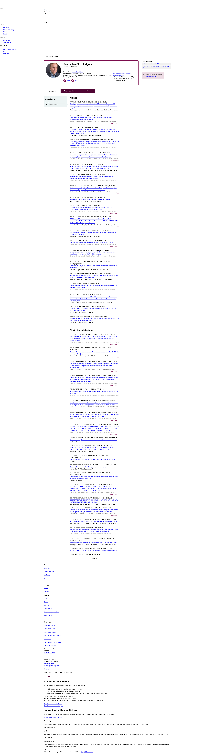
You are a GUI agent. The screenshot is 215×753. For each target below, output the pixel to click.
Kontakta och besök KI (50, 628)
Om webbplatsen (49, 663)
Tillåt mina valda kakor (66, 752)
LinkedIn (77, 80)
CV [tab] (87, 91)
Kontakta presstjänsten (50, 645)
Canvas (46, 602)
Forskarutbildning (8, 30)
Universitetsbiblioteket (10, 49)
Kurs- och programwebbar (51, 612)
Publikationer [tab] (52, 91)
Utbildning (6, 28)
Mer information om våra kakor (53, 704)
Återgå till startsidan (87, 752)
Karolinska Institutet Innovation (53, 642)
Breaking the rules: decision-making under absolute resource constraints (92, 459)
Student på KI (7, 42)
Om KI (5, 34)
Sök (211, 3)
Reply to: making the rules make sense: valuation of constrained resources (93, 440)
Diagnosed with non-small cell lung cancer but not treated (88, 467)
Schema (46, 605)
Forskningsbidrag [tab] (69, 91)
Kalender (6, 53)
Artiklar (47, 102)
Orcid (68, 80)
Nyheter (5, 51)
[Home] (46, 10)
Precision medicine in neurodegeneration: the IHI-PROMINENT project (92, 242)
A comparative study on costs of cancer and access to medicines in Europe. (94, 543)
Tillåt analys (48, 737)
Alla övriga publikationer (51, 104)
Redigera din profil (151, 76)
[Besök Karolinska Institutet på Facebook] (45, 676)
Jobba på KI (47, 639)
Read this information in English (53, 706)
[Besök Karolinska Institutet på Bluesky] (49, 676)
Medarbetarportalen (49, 625)
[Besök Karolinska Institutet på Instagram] (56, 676)
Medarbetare (7, 40)
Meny (45, 22)
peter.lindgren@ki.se (77, 72)
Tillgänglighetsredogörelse (52, 665)
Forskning (6, 32)
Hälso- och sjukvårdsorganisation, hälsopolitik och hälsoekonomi (156, 67)
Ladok (45, 598)
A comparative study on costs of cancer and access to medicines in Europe (93, 521)
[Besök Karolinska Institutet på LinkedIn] (60, 676)
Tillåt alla (77, 752)
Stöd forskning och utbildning (52, 635)
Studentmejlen (48, 608)
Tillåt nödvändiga (50, 727)
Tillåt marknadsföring (51, 750)
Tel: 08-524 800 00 (49, 653)
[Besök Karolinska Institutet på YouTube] (53, 676)
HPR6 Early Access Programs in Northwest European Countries (90, 199)
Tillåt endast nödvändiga (51, 752)
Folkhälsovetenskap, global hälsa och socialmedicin (156, 63)
